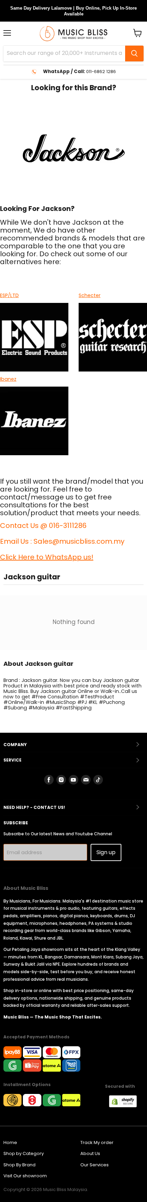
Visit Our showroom (25, 1175)
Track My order (96, 1142)
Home (10, 1142)
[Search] (134, 53)
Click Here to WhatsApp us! (46, 557)
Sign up (106, 852)
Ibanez (8, 379)
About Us (90, 1153)
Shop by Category (23, 1153)
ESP (4, 295)
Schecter (90, 295)
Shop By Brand (19, 1165)
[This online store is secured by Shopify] (126, 1105)
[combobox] (64, 53)
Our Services (94, 1165)
